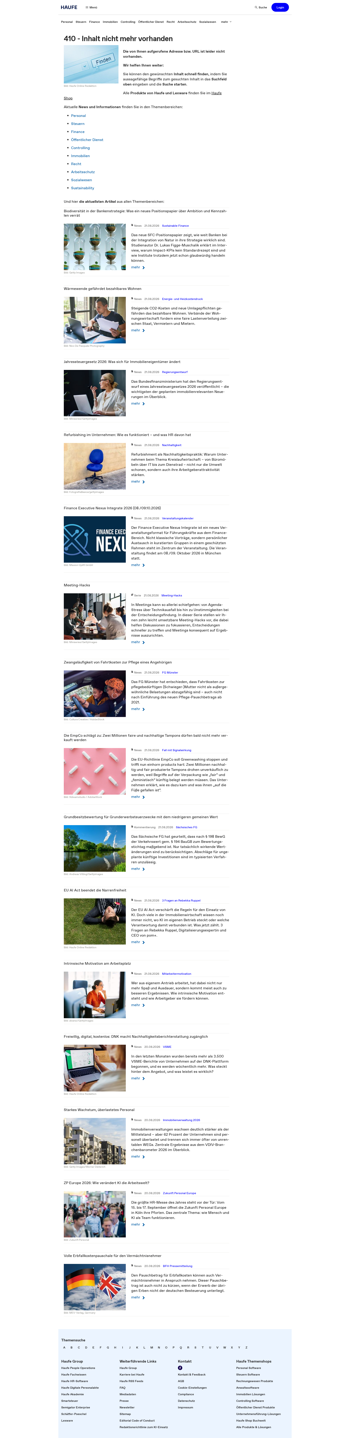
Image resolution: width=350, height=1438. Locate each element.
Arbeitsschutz (83, 171)
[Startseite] (70, 7)
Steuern (78, 123)
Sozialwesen (81, 179)
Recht (76, 163)
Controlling (80, 147)
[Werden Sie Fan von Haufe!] (180, 1368)
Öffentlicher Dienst (87, 139)
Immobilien (80, 155)
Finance (78, 131)
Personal (78, 115)
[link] (67, 22)
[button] (280, 7)
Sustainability (82, 188)
